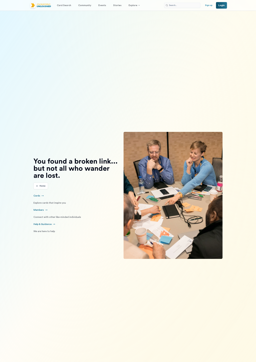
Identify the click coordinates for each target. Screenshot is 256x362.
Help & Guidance (47, 224)
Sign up (208, 5)
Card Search (64, 5)
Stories (117, 5)
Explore (133, 5)
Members (42, 210)
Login (221, 5)
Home (42, 186)
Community (84, 5)
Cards (40, 196)
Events (102, 5)
